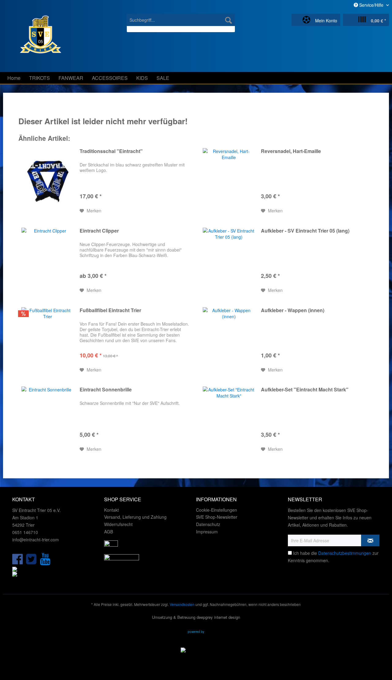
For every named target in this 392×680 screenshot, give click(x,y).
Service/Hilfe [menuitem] (371, 5)
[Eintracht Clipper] (47, 261)
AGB (108, 532)
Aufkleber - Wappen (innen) (292, 310)
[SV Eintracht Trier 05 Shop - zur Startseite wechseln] (33, 41)
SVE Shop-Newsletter (216, 517)
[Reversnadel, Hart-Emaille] (229, 181)
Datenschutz (208, 524)
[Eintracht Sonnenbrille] (47, 420)
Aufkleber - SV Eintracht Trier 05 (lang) (305, 231)
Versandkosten (182, 604)
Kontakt (111, 510)
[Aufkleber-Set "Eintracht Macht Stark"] (229, 420)
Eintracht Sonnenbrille (106, 390)
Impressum (207, 532)
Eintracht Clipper (99, 231)
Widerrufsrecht (118, 524)
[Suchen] (228, 20)
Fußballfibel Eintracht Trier (110, 310)
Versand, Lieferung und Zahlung (135, 517)
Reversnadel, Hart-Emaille (291, 151)
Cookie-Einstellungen (216, 510)
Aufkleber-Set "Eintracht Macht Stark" (305, 390)
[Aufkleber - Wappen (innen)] (229, 340)
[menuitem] (181, 23)
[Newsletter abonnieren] (370, 540)
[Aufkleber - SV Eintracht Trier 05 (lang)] (229, 261)
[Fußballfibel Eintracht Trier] (47, 340)
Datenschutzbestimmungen (344, 553)
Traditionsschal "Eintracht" (111, 151)
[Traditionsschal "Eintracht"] (47, 181)
